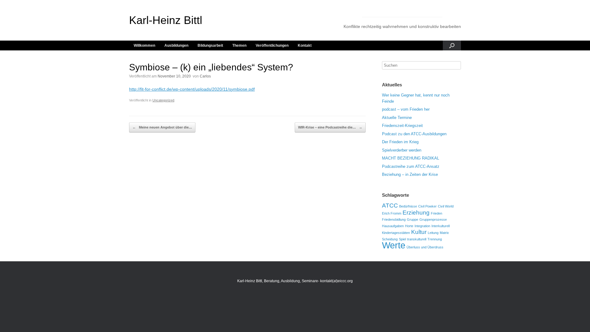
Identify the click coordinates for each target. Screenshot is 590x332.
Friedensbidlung (394, 219)
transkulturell (416, 239)
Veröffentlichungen (272, 45)
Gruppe (412, 219)
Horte (409, 226)
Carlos (205, 76)
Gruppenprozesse (433, 219)
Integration (422, 226)
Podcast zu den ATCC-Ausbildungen (414, 134)
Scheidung (390, 239)
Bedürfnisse (408, 206)
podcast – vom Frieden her (406, 109)
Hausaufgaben (393, 226)
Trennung (434, 239)
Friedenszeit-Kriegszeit (402, 125)
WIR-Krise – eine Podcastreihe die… (330, 127)
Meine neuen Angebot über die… (162, 127)
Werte (393, 245)
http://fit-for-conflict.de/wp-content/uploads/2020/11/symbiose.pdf (192, 89)
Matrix (444, 233)
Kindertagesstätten (396, 233)
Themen (239, 45)
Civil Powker (427, 206)
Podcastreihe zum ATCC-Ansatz (410, 166)
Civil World (446, 206)
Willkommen (144, 45)
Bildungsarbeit (210, 45)
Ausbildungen (176, 45)
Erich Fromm (391, 213)
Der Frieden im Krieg (400, 142)
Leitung (433, 233)
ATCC (390, 205)
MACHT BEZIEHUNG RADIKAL (410, 158)
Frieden (436, 213)
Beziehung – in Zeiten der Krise (410, 174)
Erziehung (416, 212)
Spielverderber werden (401, 150)
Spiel (402, 239)
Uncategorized (163, 100)
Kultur (419, 232)
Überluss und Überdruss (425, 247)
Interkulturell (440, 226)
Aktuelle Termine (397, 117)
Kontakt (305, 45)
